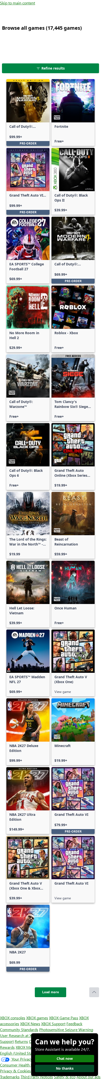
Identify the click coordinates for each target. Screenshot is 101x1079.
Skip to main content (17, 2)
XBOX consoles (12, 1017)
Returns (21, 1041)
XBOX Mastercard (30, 1047)
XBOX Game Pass (63, 1017)
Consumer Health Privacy (21, 1064)
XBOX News (30, 1023)
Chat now (65, 1058)
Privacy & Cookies (15, 1070)
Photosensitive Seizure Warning (66, 1029)
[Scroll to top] (94, 992)
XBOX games (37, 1017)
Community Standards (19, 1029)
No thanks (65, 1068)
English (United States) (19, 1053)
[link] (28, 112)
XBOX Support (53, 1023)
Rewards (7, 1047)
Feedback (74, 1023)
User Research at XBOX (20, 1035)
